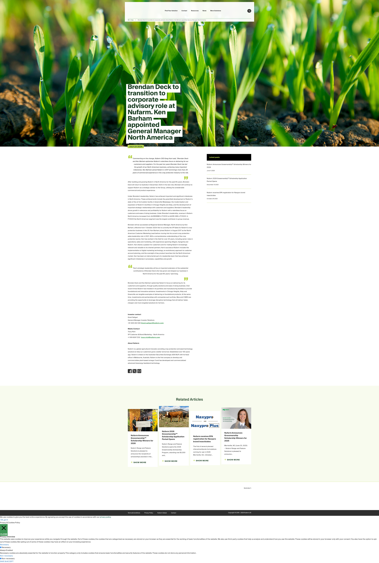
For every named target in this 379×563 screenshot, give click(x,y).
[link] (132, 10)
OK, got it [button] (4, 519)
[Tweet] (134, 371)
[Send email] (139, 371)
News (204, 11)
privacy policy (105, 517)
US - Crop (130, 20)
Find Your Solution (171, 11)
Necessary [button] (4, 544)
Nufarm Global (162, 513)
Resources (195, 11)
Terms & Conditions (134, 513)
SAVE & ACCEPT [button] (7, 561)
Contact (184, 11)
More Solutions (215, 11)
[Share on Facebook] (130, 371)
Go (249, 11)
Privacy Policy (148, 513)
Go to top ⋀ (247, 488)
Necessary (6, 547)
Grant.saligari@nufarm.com (152, 323)
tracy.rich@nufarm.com (150, 337)
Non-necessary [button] (6, 555)
